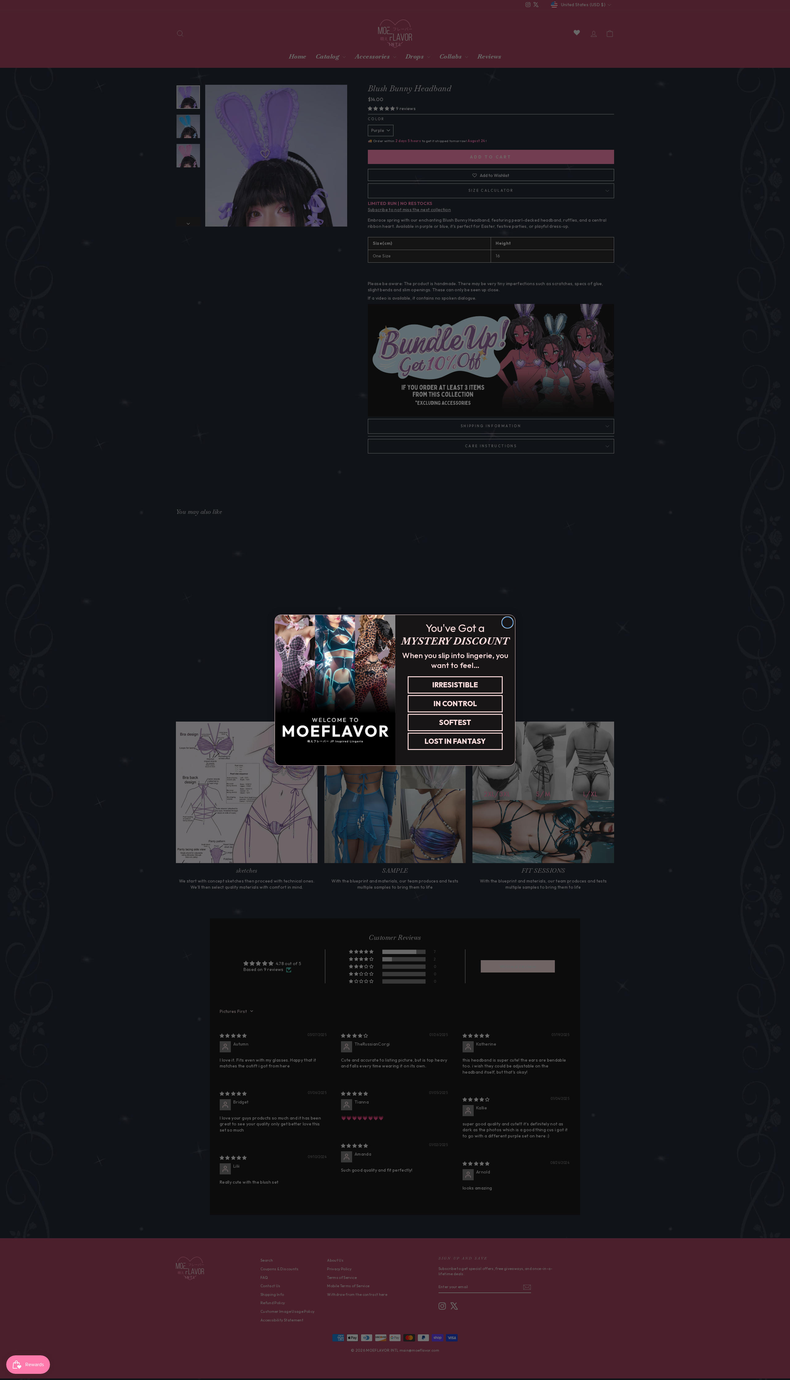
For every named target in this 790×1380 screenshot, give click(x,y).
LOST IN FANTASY (455, 741)
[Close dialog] (507, 622)
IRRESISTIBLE (455, 684)
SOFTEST (455, 722)
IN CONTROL (455, 703)
